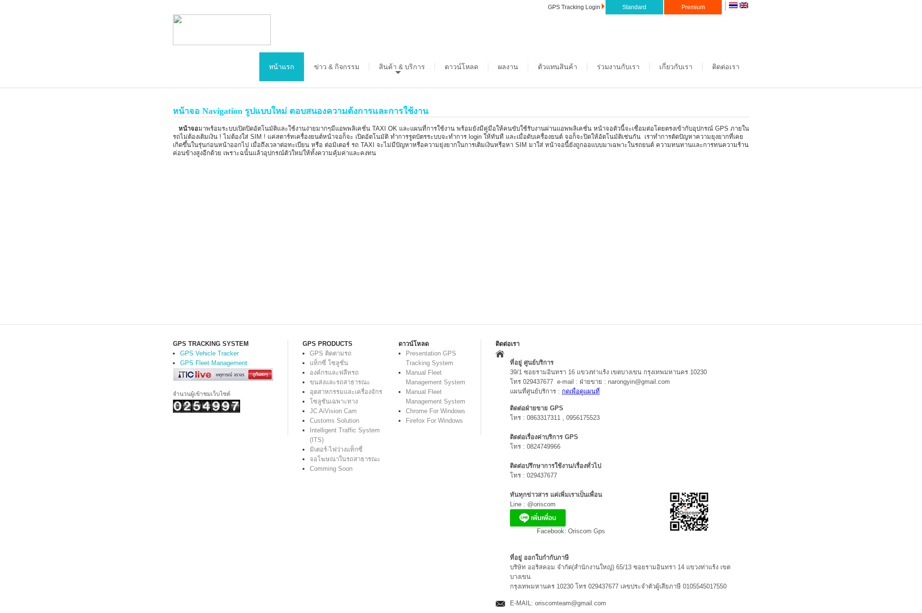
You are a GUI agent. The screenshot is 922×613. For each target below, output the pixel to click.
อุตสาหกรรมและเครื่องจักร (346, 391)
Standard (634, 7)
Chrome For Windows (435, 411)
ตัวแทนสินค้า (557, 67)
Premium (693, 7)
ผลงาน (508, 67)
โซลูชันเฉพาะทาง (334, 401)
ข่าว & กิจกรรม (336, 67)
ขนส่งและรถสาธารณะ (340, 382)
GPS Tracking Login (574, 7)
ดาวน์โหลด (461, 67)
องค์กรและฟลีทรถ (334, 372)
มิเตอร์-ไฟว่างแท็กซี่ (336, 449)
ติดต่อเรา (726, 67)
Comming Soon (331, 468)
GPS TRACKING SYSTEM (211, 343)
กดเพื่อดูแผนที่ (581, 391)
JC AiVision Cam (333, 411)
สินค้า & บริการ (402, 67)
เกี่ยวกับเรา (675, 67)
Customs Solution (334, 420)
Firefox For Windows (434, 420)
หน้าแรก (281, 67)
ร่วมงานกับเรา (618, 67)
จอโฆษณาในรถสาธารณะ (345, 459)
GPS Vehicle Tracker (209, 353)
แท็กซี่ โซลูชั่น (329, 363)
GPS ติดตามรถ (331, 353)
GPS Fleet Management (213, 363)
